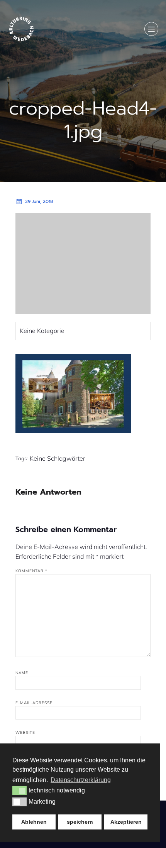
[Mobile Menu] (151, 29)
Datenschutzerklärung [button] (81, 780)
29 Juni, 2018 (39, 201)
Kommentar (31, 570)
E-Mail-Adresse (34, 702)
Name (21, 672)
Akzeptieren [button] (126, 822)
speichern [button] (80, 822)
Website (25, 732)
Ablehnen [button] (34, 822)
